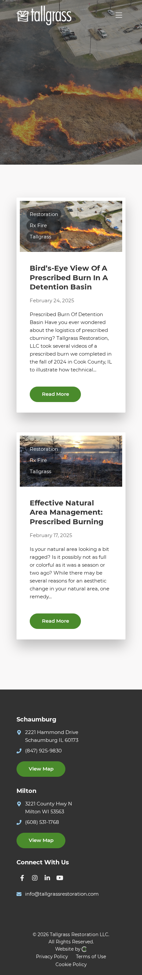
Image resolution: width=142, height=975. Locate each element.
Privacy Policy (52, 956)
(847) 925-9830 (43, 750)
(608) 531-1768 (42, 822)
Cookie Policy (71, 964)
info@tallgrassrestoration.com (62, 894)
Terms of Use (91, 956)
